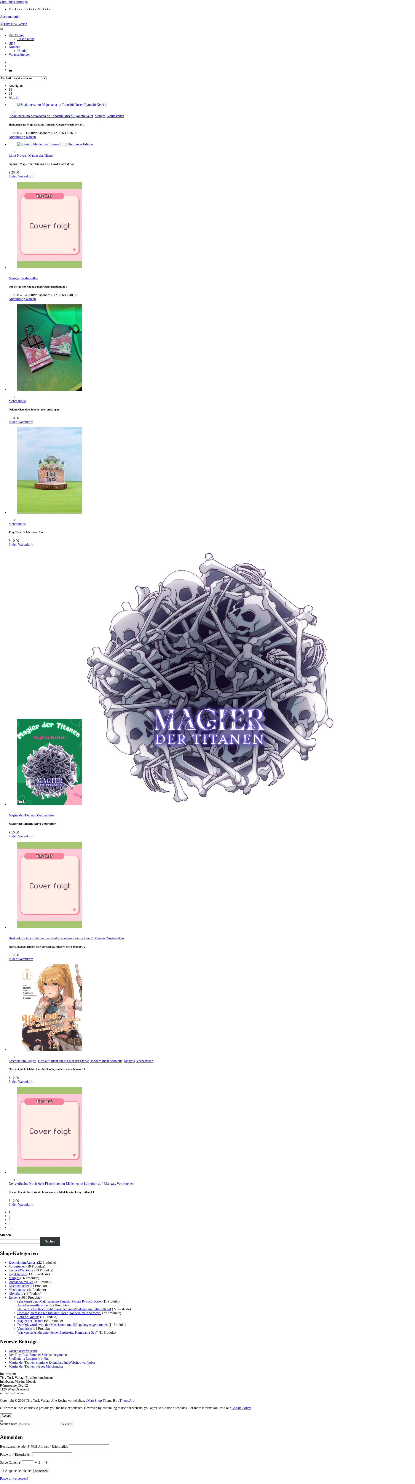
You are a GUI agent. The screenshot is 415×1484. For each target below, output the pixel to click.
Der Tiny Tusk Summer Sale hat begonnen (38, 1355)
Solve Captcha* (11, 1462)
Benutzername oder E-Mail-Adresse (34, 1446)
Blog (12, 43)
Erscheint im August (22, 1061)
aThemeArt (126, 1400)
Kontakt (14, 47)
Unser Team (25, 39)
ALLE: (14, 97)
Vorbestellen (115, 116)
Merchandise (17, 401)
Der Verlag (16, 35)
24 (10, 93)
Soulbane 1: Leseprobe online (29, 1358)
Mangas (100, 116)
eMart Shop (94, 1400)
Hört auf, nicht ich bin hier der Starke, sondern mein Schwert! (51, 938)
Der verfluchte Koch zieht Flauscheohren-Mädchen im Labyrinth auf (55, 1183)
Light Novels (18, 155)
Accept (6, 1415)
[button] (21, 176)
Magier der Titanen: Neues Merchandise (36, 1366)
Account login (9, 16)
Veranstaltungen (19, 54)
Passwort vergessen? (14, 1478)
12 (10, 89)
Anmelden (41, 1471)
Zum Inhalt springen (14, 2)
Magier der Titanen (41, 155)
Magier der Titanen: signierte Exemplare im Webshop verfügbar (52, 1362)
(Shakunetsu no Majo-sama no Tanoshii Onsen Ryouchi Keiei (51, 116)
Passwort (15, 1454)
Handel (22, 50)
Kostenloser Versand (23, 1351)
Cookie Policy (241, 1408)
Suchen (5, 1235)
